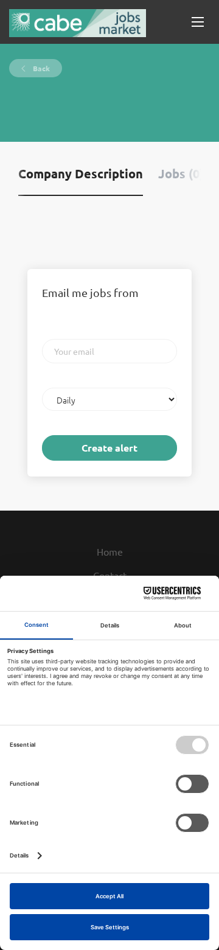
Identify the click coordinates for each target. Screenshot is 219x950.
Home (110, 551)
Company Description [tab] (80, 173)
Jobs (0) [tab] (181, 173)
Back (40, 68)
